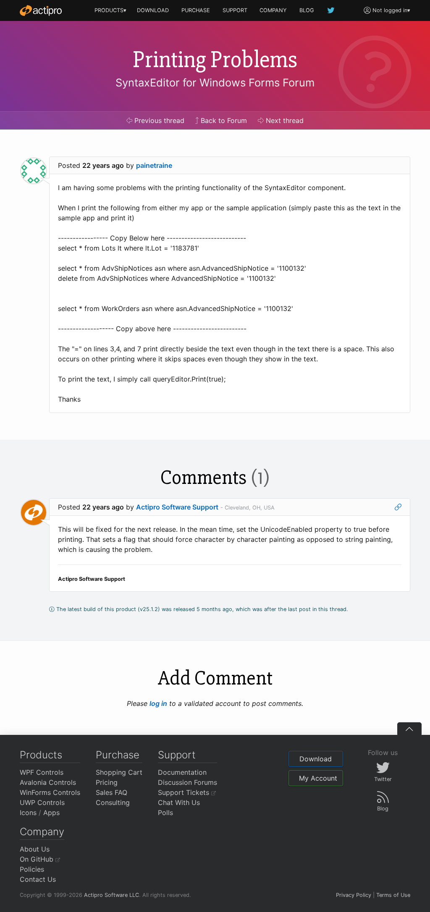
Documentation (182, 772)
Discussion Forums (187, 782)
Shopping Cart (119, 772)
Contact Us (38, 879)
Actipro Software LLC (111, 895)
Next (284, 120)
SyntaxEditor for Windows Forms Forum (215, 82)
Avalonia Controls (48, 782)
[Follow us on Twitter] (331, 10)
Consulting (113, 802)
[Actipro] (41, 10)
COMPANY (273, 10)
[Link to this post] (398, 507)
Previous (158, 120)
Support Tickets (184, 792)
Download (315, 759)
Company (42, 832)
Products (41, 755)
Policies (32, 869)
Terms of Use (393, 895)
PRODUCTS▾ (110, 10)
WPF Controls (41, 772)
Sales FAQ (111, 792)
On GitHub (37, 859)
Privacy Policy (353, 895)
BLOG (306, 10)
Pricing (107, 782)
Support (177, 755)
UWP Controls (42, 802)
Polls (165, 812)
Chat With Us (179, 802)
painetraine (154, 165)
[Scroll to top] (409, 728)
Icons (28, 812)
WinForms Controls (50, 792)
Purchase (117, 755)
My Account (318, 778)
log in (158, 703)
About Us (35, 849)
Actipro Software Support (177, 507)
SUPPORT (235, 10)
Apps (51, 812)
